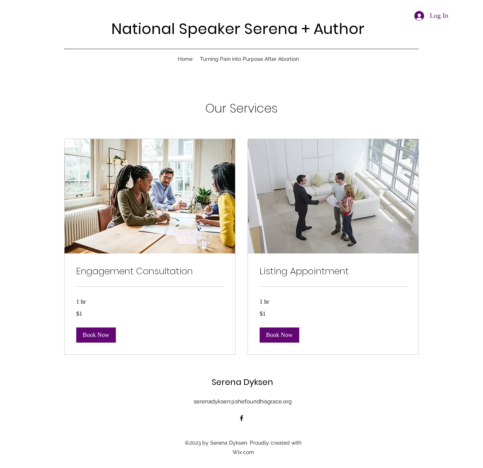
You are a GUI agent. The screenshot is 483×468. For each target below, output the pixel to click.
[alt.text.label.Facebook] (241, 418)
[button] (96, 335)
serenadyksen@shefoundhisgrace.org (243, 401)
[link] (149, 271)
